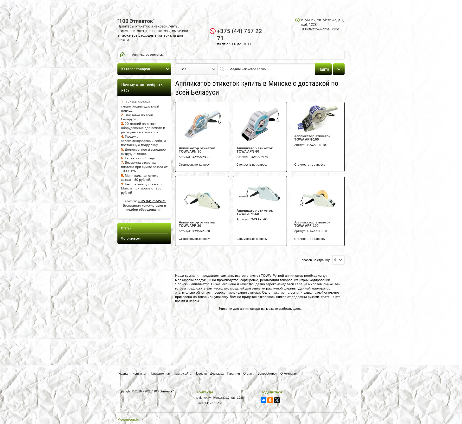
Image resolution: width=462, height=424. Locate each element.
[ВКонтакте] (263, 400)
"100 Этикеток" (135, 21)
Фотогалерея (131, 238)
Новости (201, 373)
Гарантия (233, 373)
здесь (297, 308)
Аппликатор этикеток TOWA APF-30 (197, 224)
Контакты (139, 373)
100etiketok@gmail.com (320, 29)
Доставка (217, 373)
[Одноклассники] (270, 400)
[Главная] (122, 54)
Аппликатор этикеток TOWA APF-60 (255, 212)
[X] (277, 400)
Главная (123, 373)
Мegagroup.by (128, 419)
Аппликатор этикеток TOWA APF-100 (312, 224)
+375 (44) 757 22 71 (209, 403)
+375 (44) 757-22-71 (152, 201)
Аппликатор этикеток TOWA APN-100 (312, 137)
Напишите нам (159, 373)
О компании (288, 373)
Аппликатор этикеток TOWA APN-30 (197, 149)
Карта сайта (182, 373)
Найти (323, 69)
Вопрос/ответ (267, 373)
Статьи (126, 228)
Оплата (248, 373)
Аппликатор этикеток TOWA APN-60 (255, 149)
